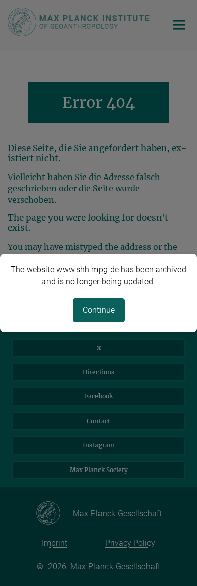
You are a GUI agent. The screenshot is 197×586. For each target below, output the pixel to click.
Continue (99, 310)
